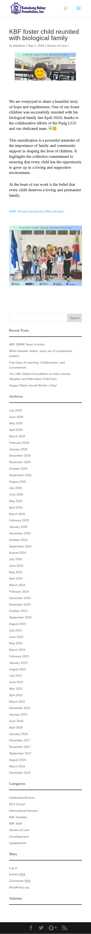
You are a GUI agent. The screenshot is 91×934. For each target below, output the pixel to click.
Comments (19, 881)
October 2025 (18, 468)
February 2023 (19, 656)
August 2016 (17, 759)
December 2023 (20, 598)
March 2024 (17, 585)
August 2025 (17, 481)
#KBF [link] (13, 211)
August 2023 (17, 624)
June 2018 (16, 721)
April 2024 (16, 578)
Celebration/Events (21, 797)
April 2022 (16, 695)
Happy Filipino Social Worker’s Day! (33, 385)
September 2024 (20, 546)
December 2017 (20, 740)
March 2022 (17, 701)
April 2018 (16, 727)
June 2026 (16, 417)
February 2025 (19, 520)
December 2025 (20, 455)
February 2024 (19, 591)
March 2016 (17, 766)
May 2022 (15, 688)
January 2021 (18, 714)
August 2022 (17, 669)
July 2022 (15, 675)
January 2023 (18, 662)
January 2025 (18, 526)
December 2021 (20, 708)
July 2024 (15, 559)
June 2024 (16, 565)
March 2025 (17, 514)
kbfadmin (19, 45)
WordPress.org (19, 887)
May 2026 (15, 423)
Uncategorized (19, 836)
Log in (13, 868)
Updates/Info (17, 843)
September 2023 (20, 617)
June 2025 (16, 494)
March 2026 (17, 436)
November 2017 (20, 746)
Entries (17, 874)
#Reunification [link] (54, 211)
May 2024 (15, 572)
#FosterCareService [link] (30, 211)
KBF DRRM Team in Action (27, 344)
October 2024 (18, 539)
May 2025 (15, 501)
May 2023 (15, 643)
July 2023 (15, 630)
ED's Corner (17, 804)
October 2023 (18, 611)
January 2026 (18, 449)
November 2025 (20, 462)
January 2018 (18, 734)
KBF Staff (15, 823)
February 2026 (19, 442)
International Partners (23, 810)
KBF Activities (18, 817)
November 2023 (20, 604)
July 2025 (15, 488)
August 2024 (17, 552)
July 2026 (15, 410)
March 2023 (17, 649)
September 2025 (20, 475)
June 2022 (16, 682)
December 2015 (20, 772)
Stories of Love (57, 45)
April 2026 (16, 429)
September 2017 (20, 753)
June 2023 (16, 637)
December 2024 (20, 533)
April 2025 (16, 507)
